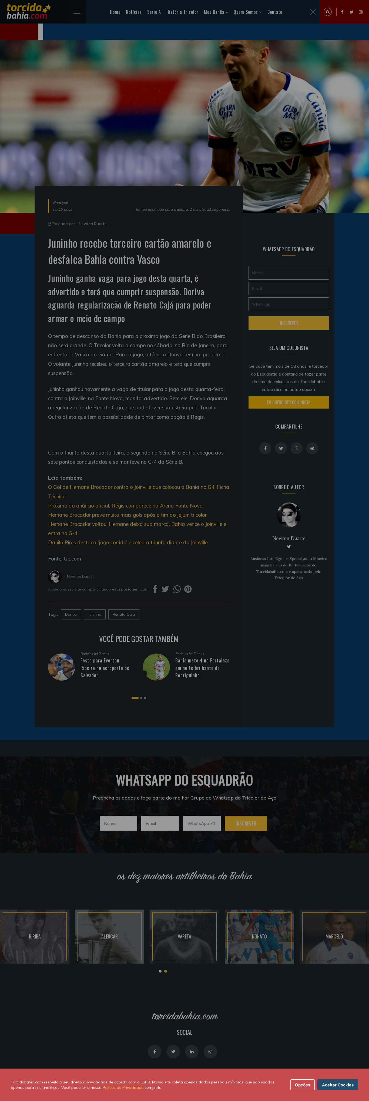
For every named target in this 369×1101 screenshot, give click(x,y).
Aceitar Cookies (338, 1084)
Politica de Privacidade (123, 1087)
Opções (302, 1084)
